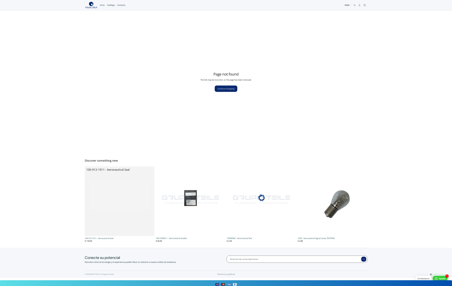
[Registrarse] (363, 259)
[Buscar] (354, 5)
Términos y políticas (226, 274)
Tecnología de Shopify (106, 274)
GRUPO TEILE (94, 274)
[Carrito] (364, 5)
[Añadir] (151, 232)
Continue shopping (226, 88)
